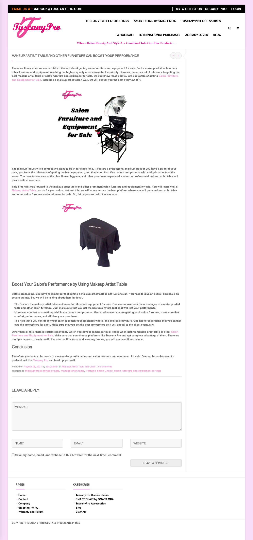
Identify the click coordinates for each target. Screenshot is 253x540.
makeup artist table (72, 370)
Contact (23, 499)
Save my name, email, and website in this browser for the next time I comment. (68, 455)
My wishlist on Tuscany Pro (201, 9)
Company (24, 503)
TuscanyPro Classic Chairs (107, 21)
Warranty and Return (30, 512)
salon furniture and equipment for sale (137, 370)
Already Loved (196, 35)
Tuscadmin (52, 366)
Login (236, 9)
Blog (217, 35)
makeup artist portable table (42, 370)
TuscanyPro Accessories (201, 21)
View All (81, 512)
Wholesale (125, 35)
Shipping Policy (28, 507)
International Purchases (159, 35)
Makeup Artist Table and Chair (79, 366)
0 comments (105, 366)
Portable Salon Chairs (99, 370)
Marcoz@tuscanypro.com (57, 9)
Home (21, 495)
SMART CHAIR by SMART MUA (155, 21)
